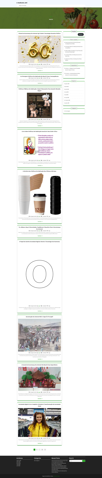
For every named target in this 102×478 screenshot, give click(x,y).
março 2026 (67, 97)
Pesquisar (74, 31)
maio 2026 (66, 92)
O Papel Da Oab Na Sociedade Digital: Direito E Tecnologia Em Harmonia (39, 241)
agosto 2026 (67, 83)
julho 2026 (66, 86)
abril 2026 (66, 94)
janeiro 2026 (67, 103)
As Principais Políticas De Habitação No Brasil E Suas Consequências (39, 76)
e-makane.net (22, 3)
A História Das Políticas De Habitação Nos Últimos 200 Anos (39, 171)
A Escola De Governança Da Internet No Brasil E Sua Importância (39, 365)
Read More (39, 70)
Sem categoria (67, 111)
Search (84, 460)
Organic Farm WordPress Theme (51, 476)
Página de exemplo (22, 5)
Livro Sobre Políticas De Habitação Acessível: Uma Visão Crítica (39, 131)
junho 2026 (67, 89)
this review (67, 73)
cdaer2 (39, 64)
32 (42, 449)
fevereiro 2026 (67, 100)
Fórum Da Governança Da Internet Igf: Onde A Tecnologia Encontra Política (40, 33)
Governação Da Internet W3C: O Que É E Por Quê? (39, 316)
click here (66, 68)
